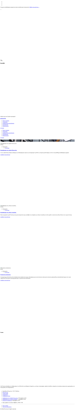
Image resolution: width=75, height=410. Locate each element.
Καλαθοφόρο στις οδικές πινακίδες (8, 212)
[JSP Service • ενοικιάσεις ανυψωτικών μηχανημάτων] (37, 59)
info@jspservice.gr (6, 396)
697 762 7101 (3, 118)
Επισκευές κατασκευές (5, 274)
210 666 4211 (5, 394)
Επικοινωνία (5, 126)
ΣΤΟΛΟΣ (2, 128)
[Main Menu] (0, 9)
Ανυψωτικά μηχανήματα (8, 123)
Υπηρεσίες (5, 122)
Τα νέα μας (7, 148)
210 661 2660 (5, 393)
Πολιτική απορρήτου (7, 406)
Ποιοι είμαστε (6, 120)
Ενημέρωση (5, 124)
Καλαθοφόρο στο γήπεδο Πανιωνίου (8, 150)
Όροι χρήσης (5, 405)
